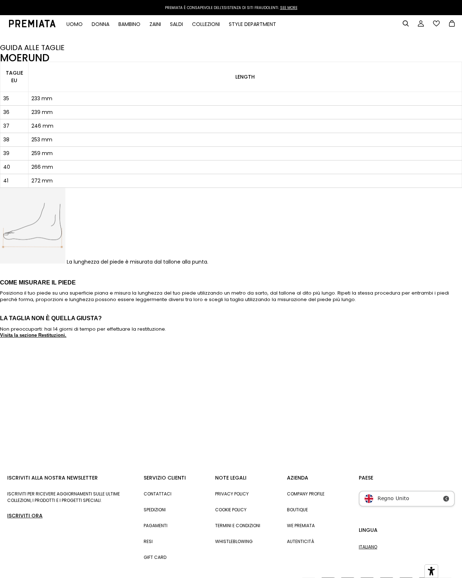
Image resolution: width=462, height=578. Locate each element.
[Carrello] (452, 24)
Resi (148, 541)
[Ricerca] (405, 23)
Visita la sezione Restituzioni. (33, 335)
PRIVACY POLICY (232, 494)
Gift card (155, 557)
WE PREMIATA (301, 525)
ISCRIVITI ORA (25, 515)
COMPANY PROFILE (305, 494)
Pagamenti (155, 525)
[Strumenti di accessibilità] (431, 571)
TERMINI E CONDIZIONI (237, 525)
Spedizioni (155, 510)
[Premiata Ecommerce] (32, 25)
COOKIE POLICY (231, 510)
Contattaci (157, 494)
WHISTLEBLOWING (234, 541)
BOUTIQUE (297, 510)
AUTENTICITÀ (300, 541)
